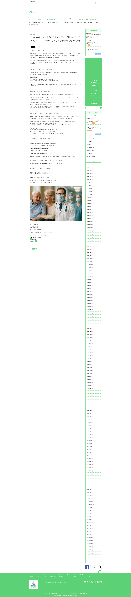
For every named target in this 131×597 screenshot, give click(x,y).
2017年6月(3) (90, 486)
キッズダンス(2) (90, 150)
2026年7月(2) (90, 167)
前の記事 (34, 239)
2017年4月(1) (90, 492)
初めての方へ (94, 59)
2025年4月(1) (90, 209)
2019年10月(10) (90, 410)
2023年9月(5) (90, 267)
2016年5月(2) (90, 522)
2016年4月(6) (90, 525)
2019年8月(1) (90, 416)
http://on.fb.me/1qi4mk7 (35, 237)
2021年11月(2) (90, 334)
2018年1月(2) (90, 470)
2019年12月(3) (90, 404)
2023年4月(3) (90, 282)
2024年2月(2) (90, 252)
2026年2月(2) (90, 182)
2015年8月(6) (90, 550)
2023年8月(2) (90, 270)
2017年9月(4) (90, 480)
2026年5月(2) (90, 173)
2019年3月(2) (90, 431)
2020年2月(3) (90, 398)
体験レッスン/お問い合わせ (94, 76)
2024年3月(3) (90, 249)
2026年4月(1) (90, 176)
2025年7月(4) (90, 203)
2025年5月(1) (90, 206)
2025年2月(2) (90, 215)
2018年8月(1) (90, 449)
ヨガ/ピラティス (93, 63)
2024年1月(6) (90, 255)
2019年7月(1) (90, 419)
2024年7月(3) (90, 237)
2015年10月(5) (90, 543)
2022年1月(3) (90, 328)
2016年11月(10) (90, 504)
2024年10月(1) (90, 227)
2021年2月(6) (90, 361)
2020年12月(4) (90, 367)
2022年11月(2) (90, 297)
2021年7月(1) (90, 346)
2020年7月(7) (90, 382)
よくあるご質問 (93, 90)
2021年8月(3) (90, 343)
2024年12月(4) (90, 221)
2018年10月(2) (90, 446)
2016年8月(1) (90, 513)
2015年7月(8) (90, 553)
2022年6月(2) (90, 313)
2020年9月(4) (90, 376)
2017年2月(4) (90, 498)
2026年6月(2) (90, 170)
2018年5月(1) (90, 458)
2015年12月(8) (90, 537)
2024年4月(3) (90, 246)
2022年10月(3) (90, 300)
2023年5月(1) (90, 279)
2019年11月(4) (90, 407)
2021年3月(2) (90, 358)
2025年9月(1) (90, 197)
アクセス (94, 88)
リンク (93, 100)
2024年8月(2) (90, 234)
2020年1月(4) (90, 401)
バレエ (93, 69)
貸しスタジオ (94, 82)
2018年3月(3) (90, 464)
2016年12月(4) (90, 501)
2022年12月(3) (90, 294)
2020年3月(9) (90, 395)
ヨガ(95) (89, 144)
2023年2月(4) (90, 288)
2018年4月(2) (90, 461)
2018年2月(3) (90, 467)
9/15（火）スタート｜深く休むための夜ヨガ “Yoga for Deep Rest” (93, 36)
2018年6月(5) (90, 455)
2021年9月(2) (90, 340)
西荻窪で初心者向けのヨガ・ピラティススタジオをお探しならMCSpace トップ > (45, 22)
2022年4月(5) (90, 319)
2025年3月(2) (90, 212)
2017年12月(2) (90, 474)
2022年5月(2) (90, 316)
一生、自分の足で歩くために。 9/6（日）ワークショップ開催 (93, 44)
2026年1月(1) (90, 185)
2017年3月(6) (90, 495)
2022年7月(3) (90, 309)
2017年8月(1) (90, 483)
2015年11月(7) (90, 540)
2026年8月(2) (90, 164)
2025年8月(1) (90, 200)
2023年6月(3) (90, 276)
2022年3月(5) (90, 322)
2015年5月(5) (90, 559)
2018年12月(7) (90, 440)
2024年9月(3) (90, 231)
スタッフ (94, 85)
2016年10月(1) (90, 507)
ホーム (30, 574)
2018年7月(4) (90, 452)
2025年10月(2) (90, 194)
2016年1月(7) (90, 534)
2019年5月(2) (90, 425)
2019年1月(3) (90, 437)
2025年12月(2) (90, 188)
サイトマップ (94, 103)
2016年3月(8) (90, 528)
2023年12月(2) (90, 258)
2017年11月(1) (90, 477)
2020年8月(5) (90, 379)
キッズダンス (94, 73)
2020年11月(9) (90, 370)
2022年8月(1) (90, 306)
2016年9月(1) (90, 510)
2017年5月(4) (90, 489)
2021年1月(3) (90, 364)
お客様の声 (93, 93)
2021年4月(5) (90, 355)
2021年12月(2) (90, 331)
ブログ (63, 22)
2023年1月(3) (90, 291)
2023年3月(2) (90, 285)
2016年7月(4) (90, 516)
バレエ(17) (89, 153)
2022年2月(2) (90, 325)
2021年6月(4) (90, 349)
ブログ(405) (89, 141)
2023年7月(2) (90, 273)
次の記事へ (32, 241)
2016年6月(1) (90, 519)
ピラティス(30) (90, 147)
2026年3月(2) (90, 179)
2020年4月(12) (90, 392)
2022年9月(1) (90, 303)
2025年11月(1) (90, 191)
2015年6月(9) (90, 556)
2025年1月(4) (90, 218)
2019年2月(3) (90, 434)
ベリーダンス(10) (91, 156)
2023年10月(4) (90, 264)
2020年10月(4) (90, 373)
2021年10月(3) (90, 337)
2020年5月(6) (90, 388)
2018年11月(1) (90, 443)
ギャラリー (93, 95)
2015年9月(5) (90, 546)
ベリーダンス (94, 66)
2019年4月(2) (90, 428)
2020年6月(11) (90, 385)
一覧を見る (98, 54)
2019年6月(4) (90, 422)
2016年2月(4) (90, 531)
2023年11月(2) (90, 261)
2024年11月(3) (90, 224)
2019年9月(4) (90, 413)
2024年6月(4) (90, 240)
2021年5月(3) (90, 352)
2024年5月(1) (90, 243)
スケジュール (94, 80)
